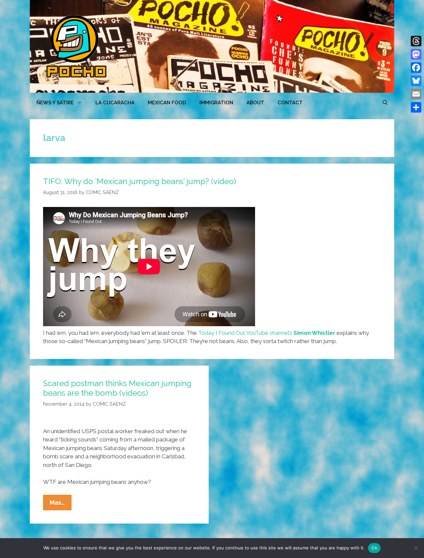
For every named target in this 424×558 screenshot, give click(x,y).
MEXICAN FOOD (167, 103)
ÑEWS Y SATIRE (55, 103)
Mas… (61, 504)
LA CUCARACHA (114, 103)
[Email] (416, 94)
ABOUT (255, 103)
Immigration (216, 103)
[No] (415, 548)
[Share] (416, 107)
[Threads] (416, 41)
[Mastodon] (416, 54)
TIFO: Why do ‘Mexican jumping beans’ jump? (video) (139, 181)
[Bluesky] (416, 80)
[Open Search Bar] (385, 103)
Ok (374, 547)
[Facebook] (416, 67)
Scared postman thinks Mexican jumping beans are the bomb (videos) (117, 388)
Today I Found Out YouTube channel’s (266, 333)
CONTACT (290, 103)
